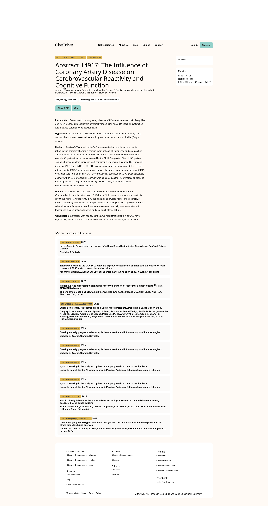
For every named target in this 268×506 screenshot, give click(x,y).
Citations (115, 460)
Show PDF (63, 108)
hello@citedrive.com (165, 482)
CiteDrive (116, 469)
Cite (76, 108)
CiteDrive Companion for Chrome (81, 455)
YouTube (115, 474)
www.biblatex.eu (163, 460)
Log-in (194, 45)
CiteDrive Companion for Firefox (80, 460)
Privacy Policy (95, 493)
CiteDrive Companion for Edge (79, 465)
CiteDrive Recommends (122, 455)
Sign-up (206, 45)
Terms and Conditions (76, 493)
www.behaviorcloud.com (167, 470)
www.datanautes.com (165, 465)
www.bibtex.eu (162, 455)
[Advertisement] (134, 20)
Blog (135, 45)
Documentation (73, 474)
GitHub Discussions (75, 485)
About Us (124, 45)
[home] (64, 46)
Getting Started (106, 45)
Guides (146, 45)
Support (159, 45)
